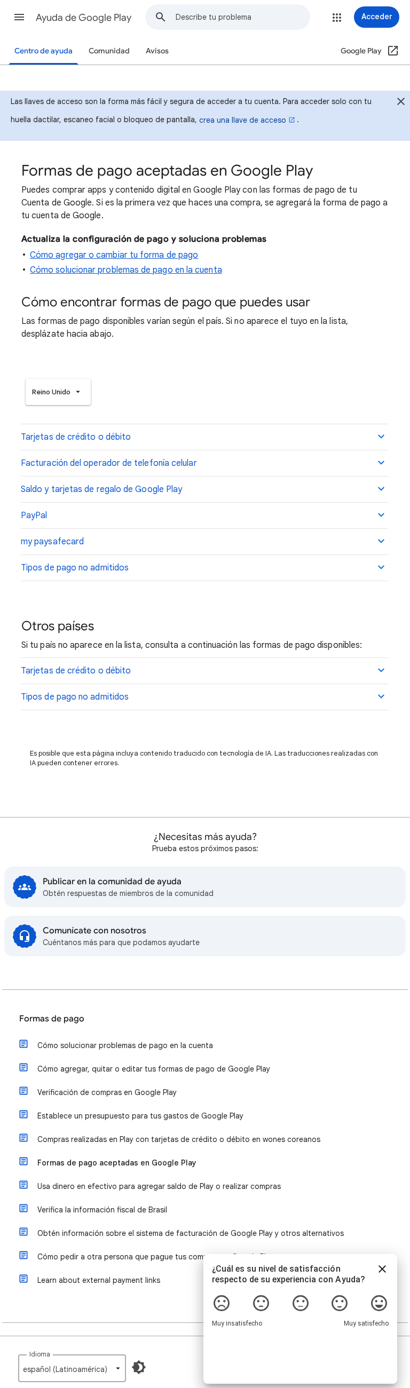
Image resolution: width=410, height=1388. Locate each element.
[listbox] (58, 392)
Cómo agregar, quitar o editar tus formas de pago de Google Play (153, 1069)
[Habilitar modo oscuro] (139, 1367)
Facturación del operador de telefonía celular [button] (109, 463)
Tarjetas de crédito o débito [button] (76, 437)
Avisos (157, 50)
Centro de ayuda (43, 50)
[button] (19, 17)
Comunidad (109, 50)
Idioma (39, 1354)
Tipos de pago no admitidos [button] (75, 567)
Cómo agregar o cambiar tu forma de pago (114, 255)
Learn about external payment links (98, 1280)
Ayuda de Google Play (83, 17)
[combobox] (243, 17)
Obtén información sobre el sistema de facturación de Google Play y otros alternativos (190, 1233)
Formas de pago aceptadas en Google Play (116, 1163)
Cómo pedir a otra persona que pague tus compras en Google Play (155, 1257)
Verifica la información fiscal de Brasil (102, 1210)
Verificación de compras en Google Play (107, 1092)
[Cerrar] (401, 103)
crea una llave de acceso (242, 120)
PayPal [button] (34, 515)
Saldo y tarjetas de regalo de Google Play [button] (101, 489)
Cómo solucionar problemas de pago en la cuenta (126, 270)
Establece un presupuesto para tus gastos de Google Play (140, 1116)
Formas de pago (51, 1018)
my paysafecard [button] (52, 541)
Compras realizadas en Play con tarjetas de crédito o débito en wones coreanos (178, 1139)
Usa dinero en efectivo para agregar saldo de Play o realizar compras (159, 1186)
